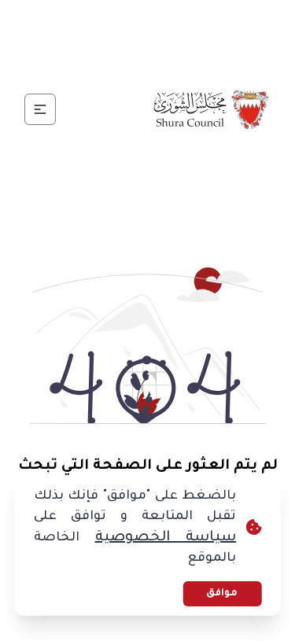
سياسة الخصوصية (166, 538)
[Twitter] (167, 22)
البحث (106, 59)
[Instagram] (129, 22)
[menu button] (40, 109)
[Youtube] (91, 22)
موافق (222, 593)
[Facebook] (204, 22)
